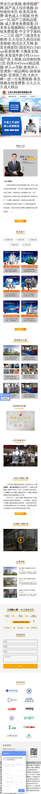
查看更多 (19, 514)
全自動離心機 (8, 240)
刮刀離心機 (26, 245)
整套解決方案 (12, 96)
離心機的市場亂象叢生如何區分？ (28, 568)
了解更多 (19, 221)
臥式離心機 (20, 240)
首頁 (3, 96)
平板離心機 (14, 245)
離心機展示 (23, 96)
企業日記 (33, 96)
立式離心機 (32, 240)
